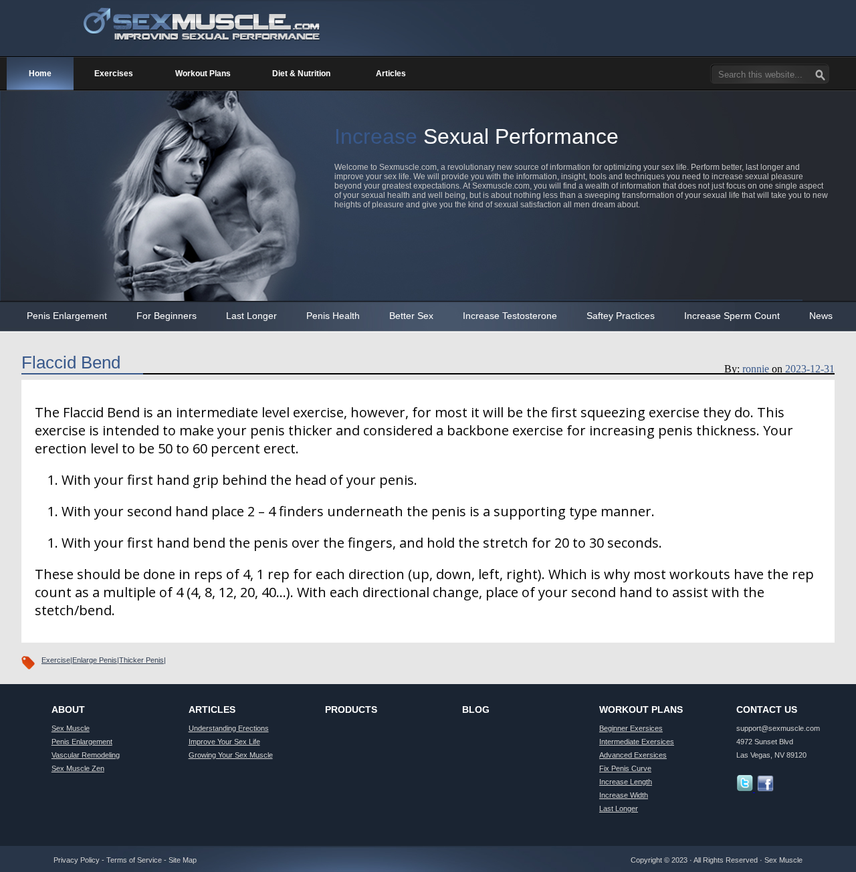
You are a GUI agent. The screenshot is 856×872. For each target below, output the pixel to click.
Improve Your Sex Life (224, 742)
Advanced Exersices (633, 755)
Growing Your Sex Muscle (231, 755)
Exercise (55, 660)
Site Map (183, 860)
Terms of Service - (137, 860)
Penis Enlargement (67, 315)
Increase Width (623, 795)
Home (40, 73)
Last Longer (251, 315)
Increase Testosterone (510, 315)
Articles (391, 73)
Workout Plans (203, 73)
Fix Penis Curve (625, 768)
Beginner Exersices (631, 728)
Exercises (113, 73)
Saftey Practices (620, 315)
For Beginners (166, 315)
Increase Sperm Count (732, 315)
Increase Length (625, 782)
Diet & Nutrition (301, 73)
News (821, 315)
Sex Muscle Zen (77, 768)
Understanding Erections (229, 728)
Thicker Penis (141, 660)
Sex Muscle (70, 728)
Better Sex (411, 315)
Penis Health (333, 315)
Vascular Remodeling (85, 755)
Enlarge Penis (94, 660)
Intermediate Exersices (636, 742)
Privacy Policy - (80, 860)
